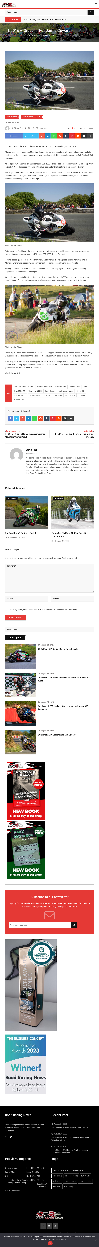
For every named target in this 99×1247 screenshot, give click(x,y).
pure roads (85, 1176)
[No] (95, 1240)
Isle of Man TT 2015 (31, 117)
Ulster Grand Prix (12, 1191)
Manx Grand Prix (33, 1172)
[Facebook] (10, 418)
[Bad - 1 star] (5, 558)
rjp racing (47, 395)
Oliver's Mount (11, 1168)
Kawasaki (80, 391)
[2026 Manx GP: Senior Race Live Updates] (20, 742)
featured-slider (74, 387)
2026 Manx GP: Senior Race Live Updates (57, 735)
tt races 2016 (19, 400)
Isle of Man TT (19, 391)
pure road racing (20, 395)
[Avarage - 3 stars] (10, 558)
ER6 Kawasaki (60, 387)
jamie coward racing (66, 391)
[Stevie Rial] (28, 128)
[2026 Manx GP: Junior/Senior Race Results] (20, 656)
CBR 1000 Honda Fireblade (24, 387)
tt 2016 (72, 395)
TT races (81, 395)
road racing (57, 395)
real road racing (34, 395)
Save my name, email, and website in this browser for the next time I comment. (43, 610)
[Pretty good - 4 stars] (12, 558)
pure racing (57, 1176)
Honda (85, 387)
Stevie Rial (31, 449)
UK (6, 1176)
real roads (57, 1186)
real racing (57, 1181)
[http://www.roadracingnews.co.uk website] (26, 128)
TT (66, 395)
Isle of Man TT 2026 (35, 1180)
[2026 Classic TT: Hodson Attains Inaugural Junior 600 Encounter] (20, 713)
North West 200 (33, 1176)
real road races (70, 1181)
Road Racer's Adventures (42, 1185)
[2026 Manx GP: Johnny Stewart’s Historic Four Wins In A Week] (20, 685)
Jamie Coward (50, 391)
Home (9, 36)
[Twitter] (16, 418)
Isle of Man (17, 36)
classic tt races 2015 (44, 387)
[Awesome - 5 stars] (15, 558)
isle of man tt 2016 (35, 391)
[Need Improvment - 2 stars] (8, 558)
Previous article (13, 431)
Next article (88, 431)
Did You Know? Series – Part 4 (20, 533)
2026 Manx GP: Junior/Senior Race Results (58, 649)
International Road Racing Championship (17, 1181)
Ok (50, 1243)
